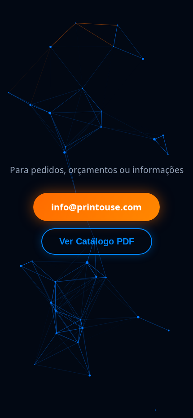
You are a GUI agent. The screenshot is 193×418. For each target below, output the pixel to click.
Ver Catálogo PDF (96, 241)
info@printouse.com (96, 207)
